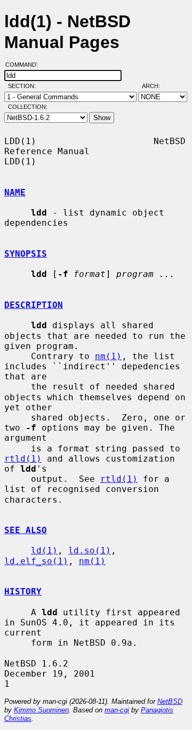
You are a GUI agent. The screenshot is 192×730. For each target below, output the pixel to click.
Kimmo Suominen (41, 710)
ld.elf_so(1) (36, 561)
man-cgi (117, 710)
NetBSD (169, 701)
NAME (15, 192)
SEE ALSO (25, 530)
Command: (24, 64)
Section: (24, 86)
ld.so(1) (89, 550)
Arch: (156, 86)
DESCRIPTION (33, 305)
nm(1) (108, 356)
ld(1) (44, 550)
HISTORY (23, 591)
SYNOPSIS (25, 254)
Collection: (27, 107)
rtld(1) (23, 459)
